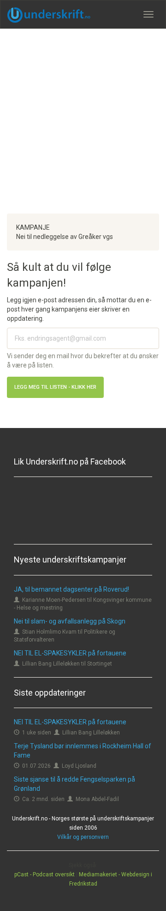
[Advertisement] (83, 121)
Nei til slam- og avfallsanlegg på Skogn (69, 621)
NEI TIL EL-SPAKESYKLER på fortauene (70, 653)
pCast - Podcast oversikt (44, 874)
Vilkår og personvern (83, 837)
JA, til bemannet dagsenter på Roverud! (71, 589)
